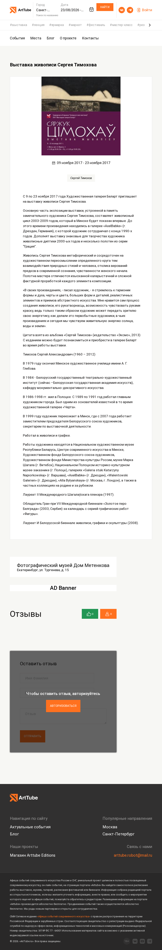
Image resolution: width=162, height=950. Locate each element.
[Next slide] (149, 25)
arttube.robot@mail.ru (133, 855)
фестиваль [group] (97, 25)
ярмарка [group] (57, 25)
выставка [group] (19, 25)
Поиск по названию (47, 15)
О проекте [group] (68, 38)
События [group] (17, 38)
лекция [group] (39, 25)
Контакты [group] (90, 38)
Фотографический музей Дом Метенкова (63, 565)
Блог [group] (50, 38)
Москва (110, 827)
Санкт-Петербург (119, 834)
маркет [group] (76, 25)
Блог (14, 834)
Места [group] (35, 38)
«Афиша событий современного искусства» (63, 916)
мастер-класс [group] (122, 25)
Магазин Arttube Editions (32, 855)
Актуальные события (30, 827)
